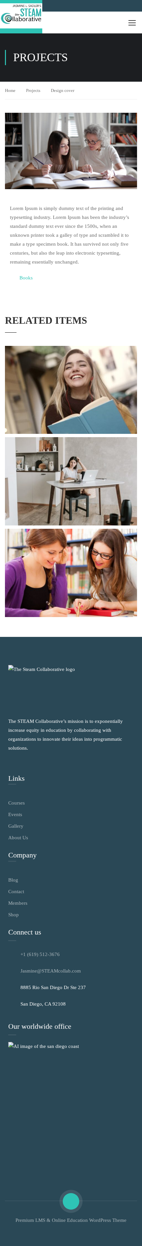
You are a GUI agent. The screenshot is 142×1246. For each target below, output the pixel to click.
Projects (33, 90)
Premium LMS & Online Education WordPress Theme (71, 1220)
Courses (16, 803)
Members (17, 903)
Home (10, 90)
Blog (13, 880)
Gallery (15, 826)
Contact (16, 891)
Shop (13, 914)
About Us (18, 837)
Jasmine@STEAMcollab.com (50, 971)
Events (15, 814)
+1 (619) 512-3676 (40, 954)
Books (26, 277)
